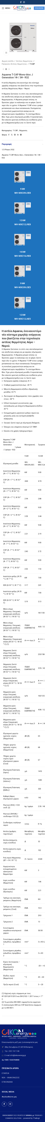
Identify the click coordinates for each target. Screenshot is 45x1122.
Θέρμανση (23, 130)
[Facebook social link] (20, 2)
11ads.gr (36, 1118)
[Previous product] (3, 69)
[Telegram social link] (20, 134)
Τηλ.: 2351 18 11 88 (12, 1051)
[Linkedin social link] (17, 134)
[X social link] (11, 134)
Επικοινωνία (39, 8)
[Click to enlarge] (6, 52)
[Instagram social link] (24, 2)
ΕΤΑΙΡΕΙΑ (5, 1073)
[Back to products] (6, 69)
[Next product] (9, 69)
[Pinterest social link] (14, 134)
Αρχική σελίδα (8, 61)
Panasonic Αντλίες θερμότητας (14, 64)
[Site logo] (22, 8)
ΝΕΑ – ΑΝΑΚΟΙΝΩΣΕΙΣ (11, 1078)
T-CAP (32, 64)
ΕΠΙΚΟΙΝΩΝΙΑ (7, 1082)
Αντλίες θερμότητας (24, 61)
